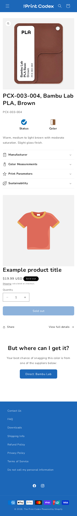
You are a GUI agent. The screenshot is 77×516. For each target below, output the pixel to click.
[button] (7, 6)
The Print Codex (32, 509)
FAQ (10, 419)
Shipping (7, 283)
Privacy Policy (16, 453)
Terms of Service (18, 461)
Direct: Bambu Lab (38, 374)
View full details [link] (59, 327)
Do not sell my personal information (30, 470)
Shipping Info (16, 436)
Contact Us (14, 411)
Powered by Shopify (52, 509)
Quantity (8, 290)
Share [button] (10, 327)
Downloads (14, 427)
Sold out (38, 311)
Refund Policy (16, 444)
